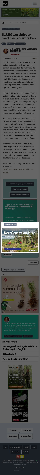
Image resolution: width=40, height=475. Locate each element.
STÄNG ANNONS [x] (10, 224)
